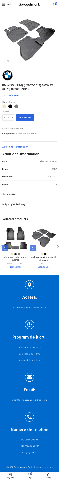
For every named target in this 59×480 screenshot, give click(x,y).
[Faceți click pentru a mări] (8, 61)
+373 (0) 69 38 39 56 (29, 439)
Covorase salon (22, 133)
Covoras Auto (20, 467)
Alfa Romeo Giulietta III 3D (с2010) (15, 259)
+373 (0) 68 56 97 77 (29, 446)
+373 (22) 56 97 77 (30, 452)
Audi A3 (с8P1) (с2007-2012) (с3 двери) (43, 259)
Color (5, 102)
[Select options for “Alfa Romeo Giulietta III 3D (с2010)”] (5, 248)
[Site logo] (29, 4)
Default (34, 133)
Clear (7, 111)
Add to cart (25, 117)
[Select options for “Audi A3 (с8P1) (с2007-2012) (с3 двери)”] (33, 248)
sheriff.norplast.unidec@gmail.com (29, 400)
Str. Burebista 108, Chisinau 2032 (29, 307)
